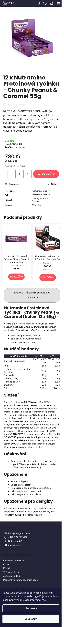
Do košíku (48, 173)
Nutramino (19, 147)
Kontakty (7, 568)
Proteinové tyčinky (41, 190)
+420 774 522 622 (17, 537)
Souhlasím (30, 619)
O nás (6, 564)
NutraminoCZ (15, 541)
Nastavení (31, 608)
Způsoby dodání (11, 576)
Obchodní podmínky (13, 560)
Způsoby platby (11, 572)
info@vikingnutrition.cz (19, 533)
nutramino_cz (15, 545)
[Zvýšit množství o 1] (27, 174)
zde (44, 600)
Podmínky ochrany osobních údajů (20, 579)
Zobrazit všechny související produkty (32, 295)
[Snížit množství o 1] (12, 174)
